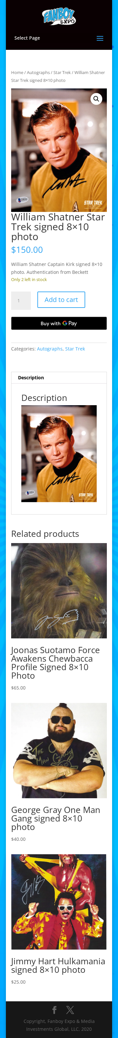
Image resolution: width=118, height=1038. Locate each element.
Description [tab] (31, 377)
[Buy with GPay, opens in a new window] (59, 323)
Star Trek (62, 72)
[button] (96, 99)
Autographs (38, 72)
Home (17, 72)
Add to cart (61, 299)
